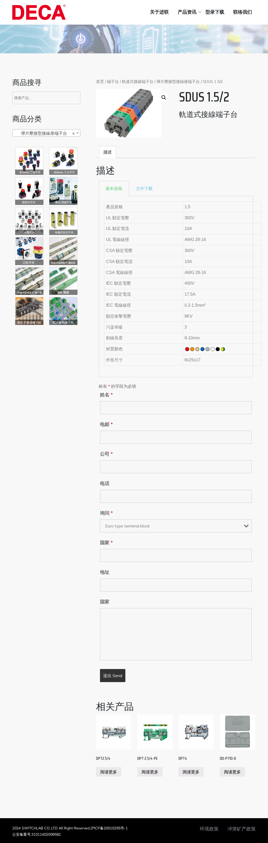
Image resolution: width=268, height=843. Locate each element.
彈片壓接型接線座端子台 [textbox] (45, 133)
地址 (104, 572)
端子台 (113, 81)
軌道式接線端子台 (137, 81)
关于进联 (159, 12)
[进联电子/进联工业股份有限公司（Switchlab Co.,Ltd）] (39, 12)
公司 (106, 454)
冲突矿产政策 (241, 829)
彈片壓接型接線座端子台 (178, 81)
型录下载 (214, 12)
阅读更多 (108, 771)
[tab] (107, 152)
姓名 (106, 394)
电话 (104, 483)
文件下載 (144, 188)
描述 (107, 152)
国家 (106, 542)
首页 (100, 81)
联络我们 (242, 12)
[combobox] (46, 133)
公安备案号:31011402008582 (36, 834)
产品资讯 (187, 12)
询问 (106, 513)
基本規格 (113, 188)
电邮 (106, 424)
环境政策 (209, 829)
